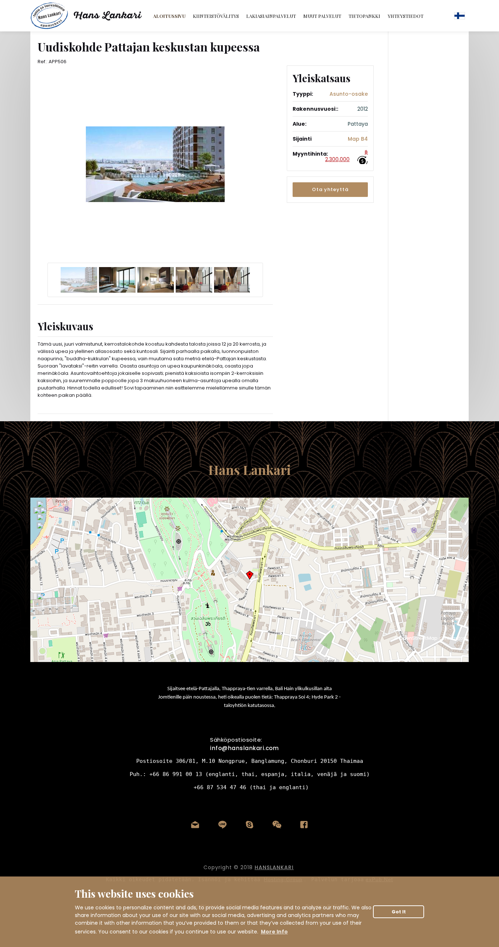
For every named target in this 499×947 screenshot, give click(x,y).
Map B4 (358, 138)
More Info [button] (274, 931)
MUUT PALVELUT (322, 16)
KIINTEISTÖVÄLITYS (216, 16)
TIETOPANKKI (364, 16)
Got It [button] (399, 912)
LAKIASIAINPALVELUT (271, 16)
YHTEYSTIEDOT (405, 16)
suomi (459, 15)
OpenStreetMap (418, 638)
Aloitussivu (169, 16)
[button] (330, 189)
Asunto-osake (349, 94)
